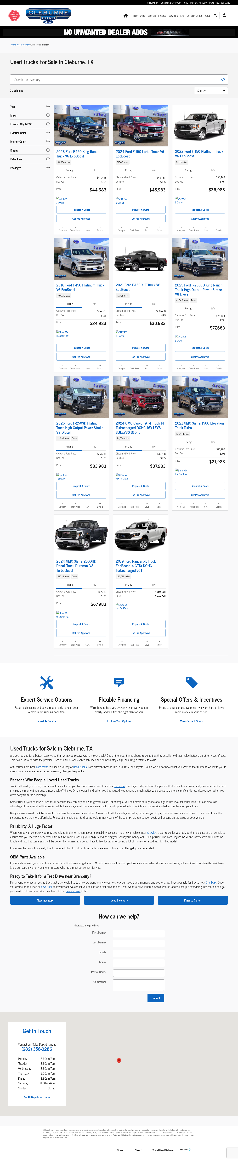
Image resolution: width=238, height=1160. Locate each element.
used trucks (80, 766)
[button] (81, 162)
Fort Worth (42, 766)
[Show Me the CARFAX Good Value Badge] (181, 472)
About (208, 16)
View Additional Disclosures (163, 1149)
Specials (152, 16)
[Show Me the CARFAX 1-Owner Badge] (122, 607)
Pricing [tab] (69, 170)
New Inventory (45, 900)
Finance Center (192, 900)
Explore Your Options (119, 721)
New (135, 16)
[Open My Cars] (223, 15)
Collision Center (195, 16)
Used (142, 16)
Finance (162, 16)
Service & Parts (176, 16)
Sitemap (120, 1149)
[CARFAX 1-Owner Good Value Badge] (181, 200)
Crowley (151, 832)
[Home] (16, 16)
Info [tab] (94, 170)
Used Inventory (119, 900)
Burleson (119, 786)
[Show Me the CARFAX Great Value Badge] (62, 334)
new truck (46, 886)
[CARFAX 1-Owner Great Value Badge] (62, 201)
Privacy (137, 1149)
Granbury (211, 882)
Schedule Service (46, 721)
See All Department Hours (37, 1097)
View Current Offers (191, 721)
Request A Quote (81, 209)
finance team (73, 891)
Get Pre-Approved (81, 218)
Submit (156, 998)
